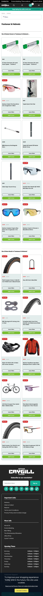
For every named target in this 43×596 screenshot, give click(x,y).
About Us (7, 525)
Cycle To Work (9, 538)
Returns (6, 508)
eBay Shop (7, 536)
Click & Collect (9, 505)
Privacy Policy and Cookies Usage (15, 513)
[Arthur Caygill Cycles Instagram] (16, 489)
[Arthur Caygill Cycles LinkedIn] (32, 489)
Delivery (7, 502)
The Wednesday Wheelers (13, 533)
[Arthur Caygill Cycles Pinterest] (21, 489)
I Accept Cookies (21, 590)
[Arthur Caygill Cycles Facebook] (6, 489)
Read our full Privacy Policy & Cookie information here (21, 586)
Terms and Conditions (11, 510)
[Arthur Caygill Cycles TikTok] (37, 489)
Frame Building (9, 528)
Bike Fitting (7, 531)
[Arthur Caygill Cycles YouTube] (26, 489)
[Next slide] (40, 9)
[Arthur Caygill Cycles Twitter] (11, 489)
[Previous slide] (2, 9)
